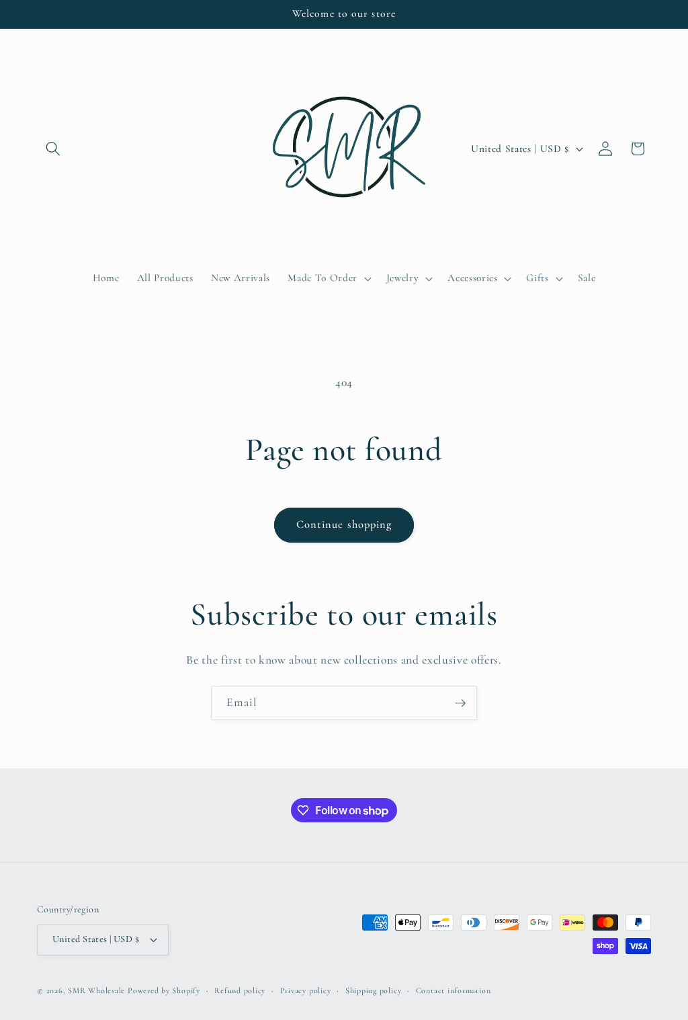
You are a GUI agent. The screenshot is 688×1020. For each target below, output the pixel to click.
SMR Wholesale (96, 990)
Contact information (453, 990)
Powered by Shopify (164, 990)
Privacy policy (305, 990)
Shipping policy (373, 990)
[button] (53, 148)
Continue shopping (344, 524)
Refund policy (239, 990)
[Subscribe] (460, 703)
